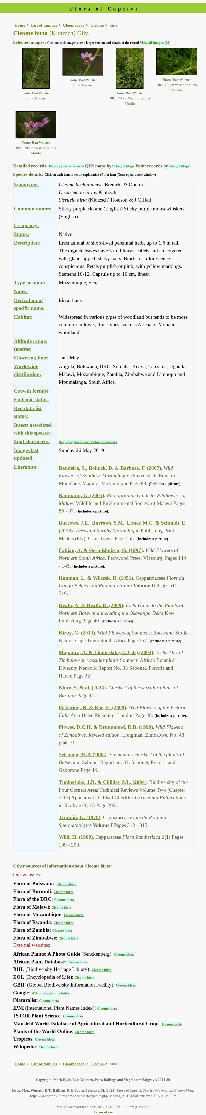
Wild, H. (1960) (76, 837)
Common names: (33, 208)
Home (19, 25)
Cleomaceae (73, 25)
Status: (21, 234)
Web (34, 993)
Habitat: (23, 317)
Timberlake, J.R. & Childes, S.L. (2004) (102, 782)
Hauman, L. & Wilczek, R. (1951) (96, 578)
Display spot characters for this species (88, 442)
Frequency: (26, 225)
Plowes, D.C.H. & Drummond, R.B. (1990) (106, 727)
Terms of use (103, 1112)
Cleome (97, 25)
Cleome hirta (66, 884)
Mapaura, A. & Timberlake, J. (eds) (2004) (106, 652)
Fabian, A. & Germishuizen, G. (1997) (101, 550)
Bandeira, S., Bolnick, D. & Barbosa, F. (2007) (110, 468)
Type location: (29, 282)
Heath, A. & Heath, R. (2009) (91, 605)
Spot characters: (32, 441)
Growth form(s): (32, 391)
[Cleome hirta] (36, 68)
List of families (44, 25)
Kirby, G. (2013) (77, 633)
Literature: (26, 467)
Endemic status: (31, 399)
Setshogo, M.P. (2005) (82, 754)
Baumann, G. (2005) (81, 495)
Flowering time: (31, 357)
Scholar (63, 993)
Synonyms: (26, 184)
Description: (27, 243)
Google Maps (124, 166)
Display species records (66, 166)
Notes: (21, 291)
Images (47, 993)
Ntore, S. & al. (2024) (82, 687)
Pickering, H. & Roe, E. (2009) (92, 707)
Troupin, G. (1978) (79, 817)
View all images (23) (155, 43)
